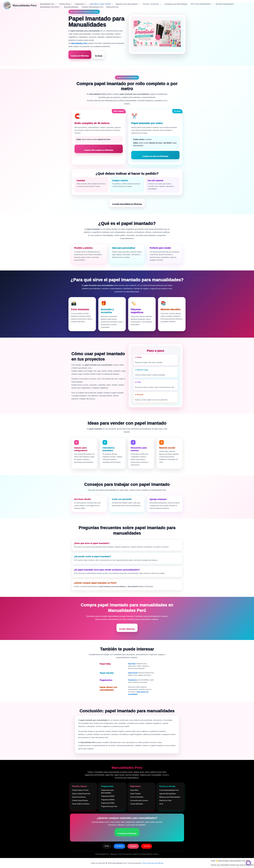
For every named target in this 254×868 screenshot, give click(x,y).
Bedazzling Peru (112, 7)
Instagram (133, 846)
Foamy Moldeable (136, 804)
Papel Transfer (135, 793)
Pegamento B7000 (107, 803)
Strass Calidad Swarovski (81, 793)
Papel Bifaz (134, 790)
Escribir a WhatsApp (127, 629)
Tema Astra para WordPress (152, 863)
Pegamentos (80, 4)
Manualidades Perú (25, 5)
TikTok (106, 846)
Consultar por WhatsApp (127, 833)
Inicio (161, 804)
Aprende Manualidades (167, 793)
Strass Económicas (79, 797)
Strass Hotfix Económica (80, 804)
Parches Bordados (136, 797)
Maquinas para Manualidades (127, 4)
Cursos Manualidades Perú (169, 790)
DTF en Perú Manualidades (200, 4)
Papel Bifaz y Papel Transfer (100, 4)
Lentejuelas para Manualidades (175, 4)
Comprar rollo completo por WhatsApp (98, 150)
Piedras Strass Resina (80, 800)
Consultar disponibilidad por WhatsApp (127, 204)
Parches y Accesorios (151, 4)
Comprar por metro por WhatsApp (155, 156)
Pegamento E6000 (107, 796)
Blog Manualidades (71, 7)
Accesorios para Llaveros (139, 800)
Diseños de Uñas (165, 800)
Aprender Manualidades (224, 4)
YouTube (146, 846)
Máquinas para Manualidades (169, 797)
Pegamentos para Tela (109, 806)
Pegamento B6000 (107, 800)
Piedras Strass (64, 4)
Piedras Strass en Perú (80, 790)
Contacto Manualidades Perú (92, 7)
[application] (55, 3)
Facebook (119, 846)
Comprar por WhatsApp (80, 56)
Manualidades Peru (47, 4)
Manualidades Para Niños (49, 7)
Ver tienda (98, 56)
